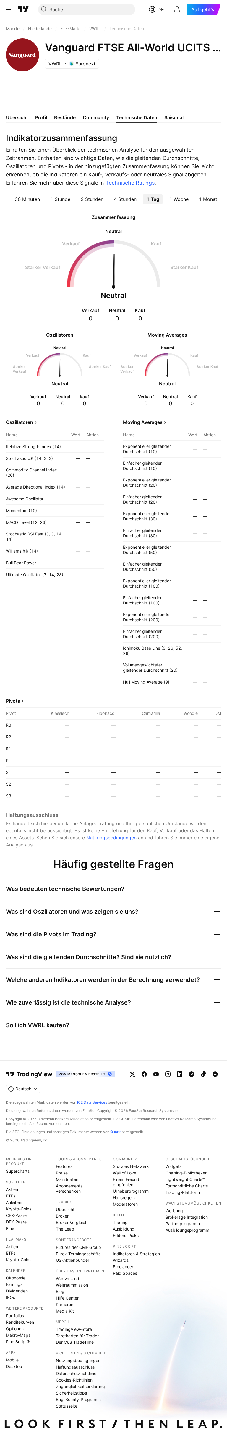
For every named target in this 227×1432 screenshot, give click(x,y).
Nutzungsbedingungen (111, 837)
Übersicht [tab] (17, 117)
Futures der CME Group (78, 1247)
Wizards (121, 1260)
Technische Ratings (130, 183)
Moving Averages (143, 422)
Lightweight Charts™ (185, 1179)
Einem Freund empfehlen (126, 1182)
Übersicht (65, 1209)
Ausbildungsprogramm (187, 1230)
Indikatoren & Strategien (136, 1253)
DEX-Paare (16, 1221)
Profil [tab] (41, 117)
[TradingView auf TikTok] (203, 1074)
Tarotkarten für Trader (77, 1335)
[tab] (27, 199)
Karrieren (64, 1304)
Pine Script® (18, 1341)
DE (161, 9)
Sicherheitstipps (71, 1392)
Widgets (173, 1166)
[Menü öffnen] (8, 9)
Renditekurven (20, 1322)
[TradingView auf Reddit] (215, 1074)
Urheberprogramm (131, 1191)
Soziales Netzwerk (131, 1166)
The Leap (65, 1228)
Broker (62, 1215)
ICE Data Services (92, 1102)
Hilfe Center (67, 1297)
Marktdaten (67, 1179)
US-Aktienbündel (72, 1260)
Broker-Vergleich (71, 1222)
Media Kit (65, 1310)
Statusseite (66, 1405)
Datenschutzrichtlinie (76, 1373)
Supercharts (18, 1171)
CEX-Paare (16, 1215)
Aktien (12, 1189)
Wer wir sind (67, 1278)
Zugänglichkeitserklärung (80, 1386)
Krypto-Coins (18, 1208)
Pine (10, 1228)
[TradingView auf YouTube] (156, 1074)
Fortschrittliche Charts (187, 1185)
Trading (120, 1222)
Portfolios (15, 1315)
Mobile (12, 1359)
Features (64, 1166)
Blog (60, 1291)
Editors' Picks (126, 1235)
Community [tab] (96, 117)
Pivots (13, 701)
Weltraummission (72, 1284)
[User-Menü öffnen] (177, 9)
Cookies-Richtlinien (74, 1379)
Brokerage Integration (187, 1217)
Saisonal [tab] (174, 117)
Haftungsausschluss (75, 1366)
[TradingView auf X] (132, 1074)
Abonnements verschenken (69, 1188)
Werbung (174, 1210)
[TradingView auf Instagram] (168, 1074)
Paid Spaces (125, 1273)
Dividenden (17, 1290)
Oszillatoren (19, 422)
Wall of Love (124, 1172)
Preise (62, 1172)
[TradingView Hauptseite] (23, 9)
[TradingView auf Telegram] (191, 1074)
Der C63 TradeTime (75, 1342)
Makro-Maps (18, 1335)
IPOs (10, 1297)
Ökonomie (15, 1277)
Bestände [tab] (65, 117)
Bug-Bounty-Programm (78, 1399)
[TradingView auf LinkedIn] (180, 1074)
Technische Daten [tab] (136, 117)
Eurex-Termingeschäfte (78, 1253)
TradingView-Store (74, 1329)
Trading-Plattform (183, 1192)
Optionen (15, 1328)
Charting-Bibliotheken (186, 1172)
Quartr (115, 1132)
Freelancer (123, 1266)
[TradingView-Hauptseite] (29, 1074)
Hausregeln (124, 1197)
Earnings (14, 1284)
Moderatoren (125, 1204)
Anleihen (14, 1202)
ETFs (10, 1195)
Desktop (14, 1366)
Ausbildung (123, 1228)
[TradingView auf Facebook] (144, 1074)
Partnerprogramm (183, 1223)
